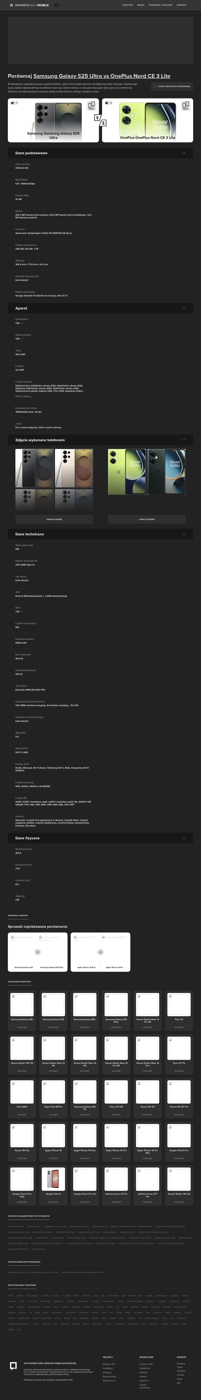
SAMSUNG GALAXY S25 (164, 1237)
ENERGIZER (46, 1301)
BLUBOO (132, 1295)
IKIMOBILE (75, 1307)
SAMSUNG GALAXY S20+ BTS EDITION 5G (107, 1237)
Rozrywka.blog (109, 1376)
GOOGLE (186, 1301)
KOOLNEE (167, 1307)
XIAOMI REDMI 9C (16, 1226)
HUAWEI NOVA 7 (34, 1226)
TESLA (164, 1318)
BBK (103, 1295)
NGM (103, 1312)
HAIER (11, 1307)
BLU (123, 1295)
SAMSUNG (84, 1318)
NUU (148, 1312)
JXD (117, 1307)
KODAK (144, 1307)
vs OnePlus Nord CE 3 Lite (136, 76)
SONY (121, 1318)
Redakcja (143, 1372)
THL (172, 1318)
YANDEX (174, 1324)
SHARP (95, 1318)
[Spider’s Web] (22, 5)
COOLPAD (174, 1295)
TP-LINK (35, 1324)
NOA (111, 1312)
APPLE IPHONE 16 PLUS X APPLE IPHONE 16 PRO (82, 1272)
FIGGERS (95, 1301)
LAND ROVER (180, 1307)
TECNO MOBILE (151, 1318)
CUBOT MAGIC (57, 1237)
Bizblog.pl (107, 1372)
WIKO (143, 1324)
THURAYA (181, 1318)
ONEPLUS (157, 1312)
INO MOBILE (98, 1307)
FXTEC (121, 1301)
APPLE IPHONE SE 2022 (79, 1226)
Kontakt (142, 1376)
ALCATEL (45, 1295)
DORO (22, 1301)
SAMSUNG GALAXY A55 (54, 1226)
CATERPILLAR (161, 1295)
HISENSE (47, 1307)
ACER (10, 1295)
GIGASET (162, 1301)
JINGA (109, 1307)
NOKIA (119, 1312)
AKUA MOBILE (32, 1295)
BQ (140, 1295)
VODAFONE (132, 1324)
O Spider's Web (146, 1364)
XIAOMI (164, 1324)
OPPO (167, 1312)
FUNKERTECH (109, 1301)
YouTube (180, 1374)
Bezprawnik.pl (109, 1380)
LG (31, 1312)
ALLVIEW (67, 1295)
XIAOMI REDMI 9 (110, 1232)
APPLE (76, 1295)
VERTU (86, 1324)
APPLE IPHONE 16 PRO (105, 1243)
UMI (55, 1324)
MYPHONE (84, 1312)
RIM (74, 1318)
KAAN (124, 1307)
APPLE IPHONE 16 (99, 1226)
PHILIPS (11, 1318)
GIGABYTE (150, 1301)
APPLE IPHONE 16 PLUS (42, 1232)
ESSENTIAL (58, 1301)
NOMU (128, 1312)
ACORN (19, 1295)
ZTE (19, 1329)
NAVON (95, 1312)
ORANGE (177, 1312)
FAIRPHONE (83, 1301)
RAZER (67, 1318)
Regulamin (144, 1380)
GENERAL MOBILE (135, 1301)
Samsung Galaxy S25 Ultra (67, 76)
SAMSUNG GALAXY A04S (140, 1237)
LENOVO (22, 1312)
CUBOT (185, 1295)
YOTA (184, 1324)
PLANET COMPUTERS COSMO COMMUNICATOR (131, 1226)
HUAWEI (64, 1307)
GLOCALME (174, 1301)
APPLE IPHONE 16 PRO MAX (20, 1237)
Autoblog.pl (108, 1368)
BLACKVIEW (113, 1295)
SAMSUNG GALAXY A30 (88, 1232)
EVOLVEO (71, 1301)
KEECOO (134, 1307)
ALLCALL (56, 1295)
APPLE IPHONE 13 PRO (65, 1232)
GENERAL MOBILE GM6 (18, 1243)
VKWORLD (119, 1324)
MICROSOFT (57, 1312)
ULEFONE (46, 1324)
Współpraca (144, 1368)
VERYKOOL (97, 1324)
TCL (140, 1318)
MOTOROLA (71, 1312)
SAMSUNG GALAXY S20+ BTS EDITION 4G (137, 1243)
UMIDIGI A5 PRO (185, 1237)
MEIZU (46, 1312)
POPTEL (57, 1318)
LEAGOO (12, 1312)
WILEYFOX (153, 1324)
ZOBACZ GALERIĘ (54, 519)
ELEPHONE (32, 1301)
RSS (179, 1383)
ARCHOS (86, 1295)
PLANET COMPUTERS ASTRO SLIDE (153, 1232)
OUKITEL (188, 1312)
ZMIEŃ (91, 109)
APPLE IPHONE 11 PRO (76, 1237)
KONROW (155, 1307)
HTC (56, 1307)
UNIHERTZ (64, 1324)
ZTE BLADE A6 (39, 1249)
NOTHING (138, 1312)
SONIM (113, 1318)
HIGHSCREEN (34, 1307)
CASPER (148, 1295)
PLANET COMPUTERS (41, 1318)
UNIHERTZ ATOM (127, 1232)
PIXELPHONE (23, 1318)
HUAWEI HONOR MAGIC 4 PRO (79, 1243)
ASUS (95, 1295)
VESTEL (108, 1324)
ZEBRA (11, 1329)
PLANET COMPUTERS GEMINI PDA (170, 1226)
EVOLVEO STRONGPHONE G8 (171, 1243)
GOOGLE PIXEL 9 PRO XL (19, 1249)
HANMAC (21, 1307)
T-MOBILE (131, 1318)
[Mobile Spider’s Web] (42, 5)
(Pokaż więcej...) (23, 396)
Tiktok (179, 1379)
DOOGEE (12, 1301)
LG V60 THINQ (41, 1237)
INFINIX (86, 1307)
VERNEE (76, 1324)
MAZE (37, 1312)
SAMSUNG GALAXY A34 (18, 1232)
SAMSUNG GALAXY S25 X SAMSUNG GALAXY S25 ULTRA (33, 1272)
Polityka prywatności (144, 1386)
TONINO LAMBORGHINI (18, 1324)
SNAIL (103, 1318)
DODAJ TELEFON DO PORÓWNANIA (174, 86)
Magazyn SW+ (109, 1364)
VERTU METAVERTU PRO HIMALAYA (47, 1243)
